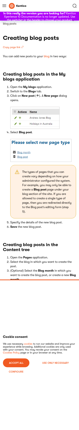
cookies (28, 343)
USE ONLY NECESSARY (55, 362)
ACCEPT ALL (16, 362)
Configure (16, 371)
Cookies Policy (11, 352)
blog (46, 56)
